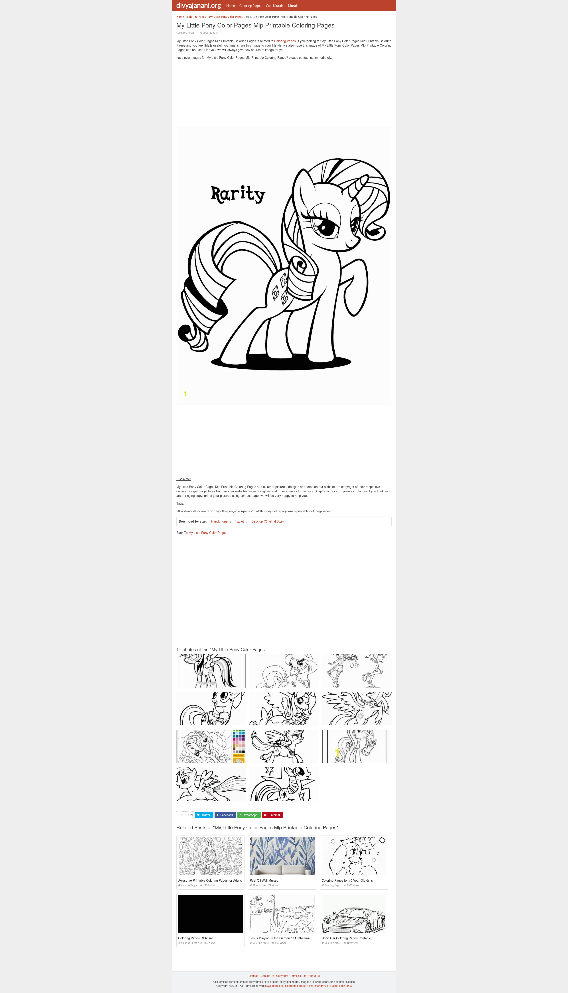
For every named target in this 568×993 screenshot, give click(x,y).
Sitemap (253, 975)
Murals (293, 6)
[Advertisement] (284, 94)
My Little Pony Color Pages (208, 532)
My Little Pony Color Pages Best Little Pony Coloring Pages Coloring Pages (223, 721)
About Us (314, 975)
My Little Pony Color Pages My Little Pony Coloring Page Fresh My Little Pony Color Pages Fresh (308, 796)
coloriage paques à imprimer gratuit (306, 985)
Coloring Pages (250, 6)
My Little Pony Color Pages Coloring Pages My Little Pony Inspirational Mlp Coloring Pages (232, 683)
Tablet (239, 521)
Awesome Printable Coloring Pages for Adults (210, 880)
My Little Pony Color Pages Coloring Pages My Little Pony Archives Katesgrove (298, 683)
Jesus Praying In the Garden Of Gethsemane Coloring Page (292, 938)
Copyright (282, 975)
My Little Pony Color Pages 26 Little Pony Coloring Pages (285, 721)
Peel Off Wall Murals (264, 880)
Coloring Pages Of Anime (196, 938)
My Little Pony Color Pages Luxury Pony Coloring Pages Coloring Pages (221, 759)
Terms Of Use (298, 975)
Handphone (219, 521)
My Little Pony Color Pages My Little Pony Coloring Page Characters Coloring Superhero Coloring (309, 759)
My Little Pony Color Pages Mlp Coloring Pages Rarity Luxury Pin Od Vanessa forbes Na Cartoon (236, 796)
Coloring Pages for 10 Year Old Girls (347, 880)
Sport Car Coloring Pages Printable (346, 938)
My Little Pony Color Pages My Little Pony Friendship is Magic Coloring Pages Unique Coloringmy (382, 683)
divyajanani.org (198, 5)
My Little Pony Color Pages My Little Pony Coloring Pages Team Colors (366, 759)
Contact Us (267, 975)
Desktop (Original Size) (267, 521)
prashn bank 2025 (341, 985)
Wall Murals (275, 6)
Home (230, 6)
